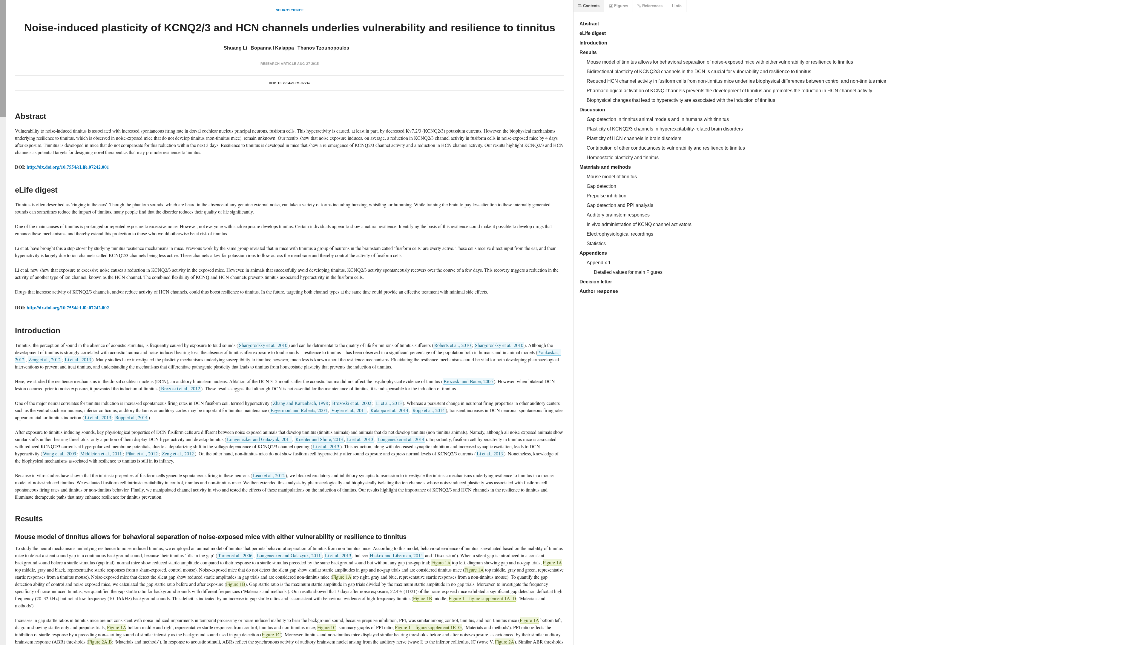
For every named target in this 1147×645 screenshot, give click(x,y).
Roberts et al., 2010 (452, 345)
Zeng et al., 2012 (45, 359)
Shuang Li (235, 47)
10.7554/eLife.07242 (294, 83)
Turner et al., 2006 (235, 555)
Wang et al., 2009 (59, 453)
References (652, 6)
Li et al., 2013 (78, 359)
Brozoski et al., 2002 (351, 403)
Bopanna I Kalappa (272, 47)
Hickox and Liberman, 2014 (396, 555)
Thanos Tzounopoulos (323, 47)
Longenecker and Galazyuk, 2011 (259, 439)
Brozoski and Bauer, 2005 (468, 381)
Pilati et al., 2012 (142, 453)
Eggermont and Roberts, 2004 (299, 410)
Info (677, 6)
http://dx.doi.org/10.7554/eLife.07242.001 (68, 166)
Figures (620, 6)
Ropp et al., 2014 (429, 410)
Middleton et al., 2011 (101, 453)
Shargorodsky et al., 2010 (263, 345)
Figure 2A (504, 641)
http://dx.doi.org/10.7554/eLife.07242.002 (68, 307)
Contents (590, 6)
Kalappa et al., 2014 (389, 410)
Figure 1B (235, 584)
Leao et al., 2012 (269, 475)
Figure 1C (326, 627)
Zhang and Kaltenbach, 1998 (300, 403)
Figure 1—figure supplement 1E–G (428, 627)
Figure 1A (441, 562)
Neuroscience (290, 10)
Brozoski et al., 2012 (180, 388)
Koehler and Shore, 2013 (319, 439)
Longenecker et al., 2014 (401, 439)
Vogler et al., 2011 (348, 410)
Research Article (278, 63)
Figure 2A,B (100, 641)
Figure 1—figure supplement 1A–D (482, 598)
